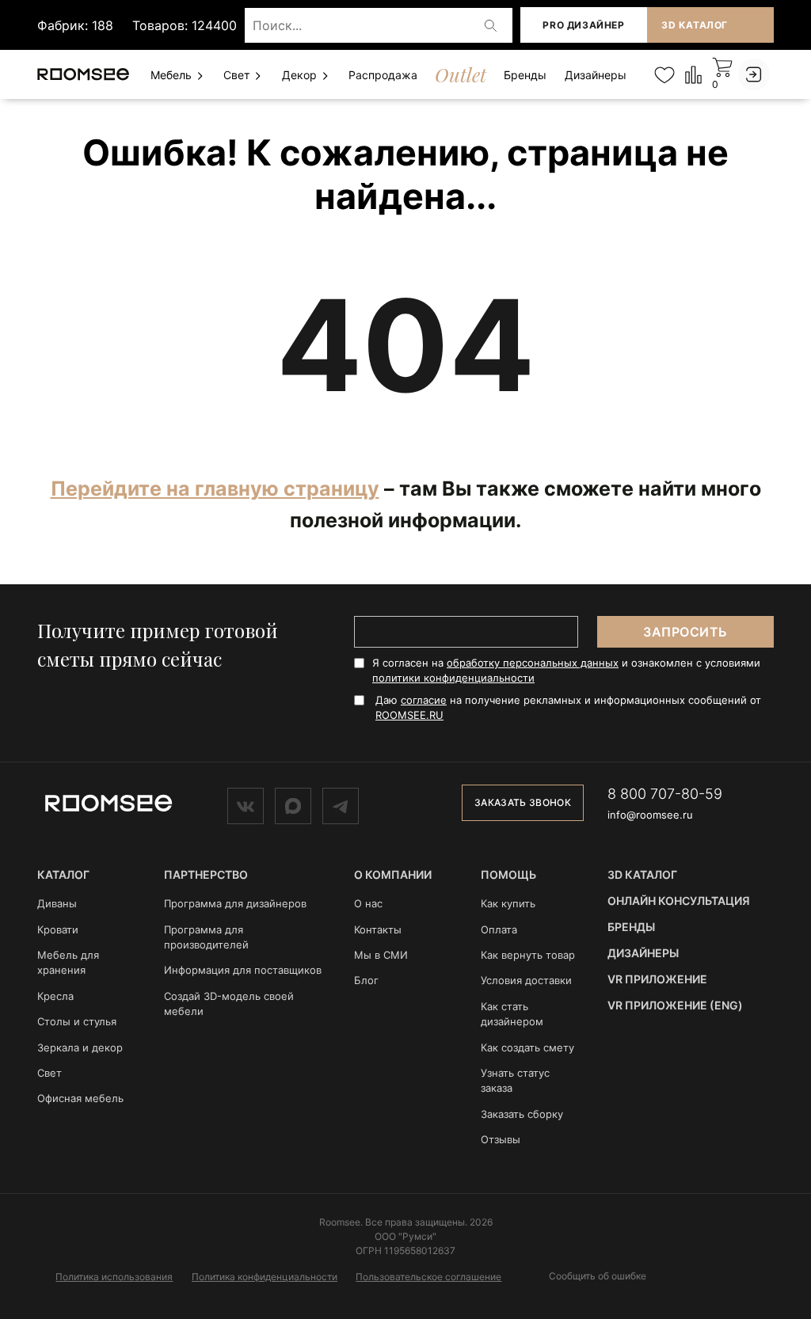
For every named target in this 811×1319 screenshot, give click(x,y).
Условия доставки (526, 980)
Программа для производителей (206, 937)
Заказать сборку (522, 1114)
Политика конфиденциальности (264, 1277)
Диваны (57, 903)
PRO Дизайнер (583, 25)
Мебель (172, 75)
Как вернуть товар (528, 954)
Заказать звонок (522, 802)
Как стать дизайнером (512, 1014)
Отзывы (500, 1139)
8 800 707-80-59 (664, 793)
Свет (238, 75)
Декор (301, 75)
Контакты (378, 929)
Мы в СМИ (381, 954)
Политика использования (114, 1277)
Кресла (55, 996)
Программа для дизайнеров (235, 903)
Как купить (508, 903)
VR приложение (657, 979)
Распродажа (382, 75)
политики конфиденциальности (453, 677)
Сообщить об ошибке (597, 1276)
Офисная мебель (80, 1098)
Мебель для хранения (68, 962)
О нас (368, 903)
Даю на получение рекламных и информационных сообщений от (568, 707)
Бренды (525, 75)
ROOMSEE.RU (409, 715)
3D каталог (694, 25)
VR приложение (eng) (675, 1005)
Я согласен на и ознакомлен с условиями (566, 670)
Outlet (460, 74)
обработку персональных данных (533, 662)
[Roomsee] (108, 802)
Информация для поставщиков (243, 970)
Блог (366, 980)
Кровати (57, 929)
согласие (424, 700)
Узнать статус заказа (515, 1080)
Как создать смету (527, 1047)
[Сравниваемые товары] (693, 74)
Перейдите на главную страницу (215, 488)
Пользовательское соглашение (428, 1277)
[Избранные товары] (664, 75)
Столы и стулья (76, 1021)
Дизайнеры (595, 75)
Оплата (499, 929)
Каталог (63, 874)
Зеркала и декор (80, 1047)
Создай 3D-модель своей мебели (229, 1003)
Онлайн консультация (678, 900)
